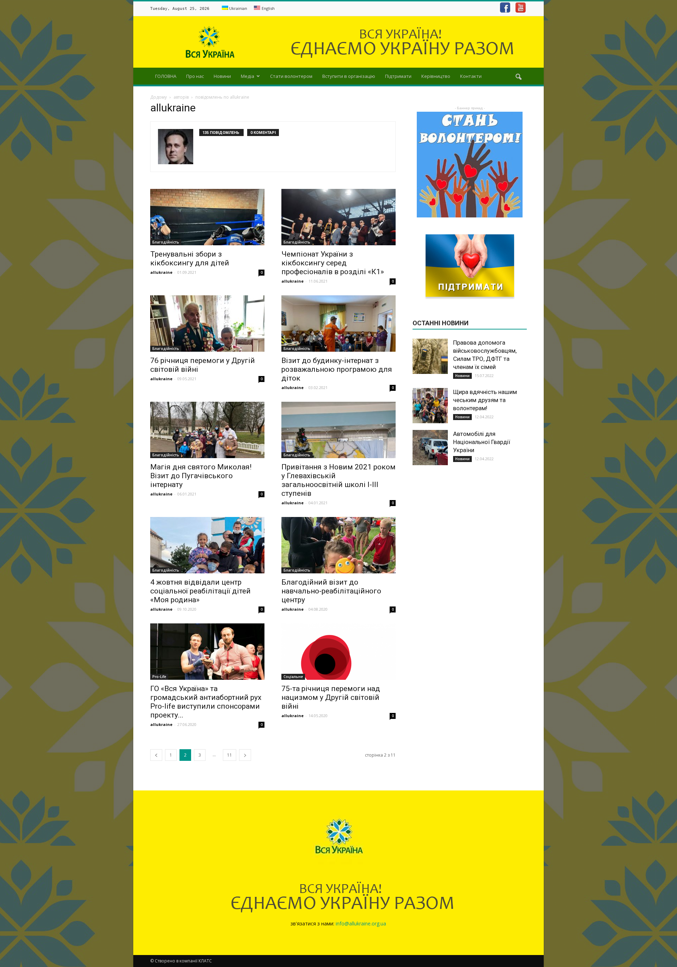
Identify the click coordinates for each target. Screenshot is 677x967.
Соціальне (293, 676)
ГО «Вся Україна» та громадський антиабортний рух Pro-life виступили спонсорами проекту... (205, 701)
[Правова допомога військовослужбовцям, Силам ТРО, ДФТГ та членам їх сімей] (430, 356)
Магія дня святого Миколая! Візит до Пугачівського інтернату (200, 476)
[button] (518, 77)
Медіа (247, 76)
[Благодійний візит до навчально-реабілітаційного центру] (338, 545)
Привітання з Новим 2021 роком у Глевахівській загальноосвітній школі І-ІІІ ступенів (338, 480)
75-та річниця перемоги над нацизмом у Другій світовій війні (330, 697)
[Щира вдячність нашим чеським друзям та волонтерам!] (430, 405)
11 (229, 755)
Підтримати (398, 76)
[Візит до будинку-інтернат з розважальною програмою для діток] (338, 323)
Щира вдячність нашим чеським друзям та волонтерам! (485, 400)
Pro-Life (159, 676)
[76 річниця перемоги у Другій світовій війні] (207, 323)
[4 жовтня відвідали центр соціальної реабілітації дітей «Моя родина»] (207, 545)
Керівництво (435, 76)
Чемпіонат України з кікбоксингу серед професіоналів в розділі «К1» (332, 263)
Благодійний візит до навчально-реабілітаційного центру (331, 591)
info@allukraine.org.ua (361, 923)
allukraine (161, 272)
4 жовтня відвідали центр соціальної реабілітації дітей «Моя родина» (200, 591)
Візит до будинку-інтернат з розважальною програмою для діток (336, 369)
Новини (222, 76)
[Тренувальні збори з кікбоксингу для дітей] (207, 217)
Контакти (471, 76)
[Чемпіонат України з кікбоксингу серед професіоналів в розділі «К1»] (338, 217)
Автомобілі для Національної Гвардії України (481, 442)
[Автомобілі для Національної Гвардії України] (430, 447)
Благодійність (165, 242)
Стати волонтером (291, 76)
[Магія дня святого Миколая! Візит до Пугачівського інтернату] (207, 430)
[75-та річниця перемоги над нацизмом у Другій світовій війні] (338, 651)
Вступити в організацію (348, 76)
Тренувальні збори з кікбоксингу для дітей (189, 258)
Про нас (195, 76)
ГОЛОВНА (165, 76)
